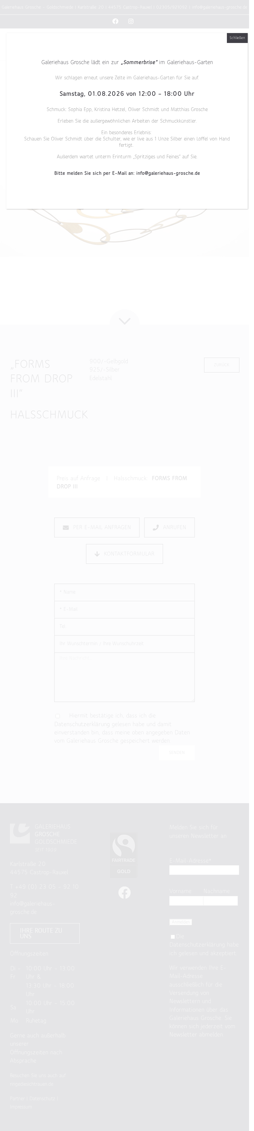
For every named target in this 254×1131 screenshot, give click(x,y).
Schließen (237, 38)
